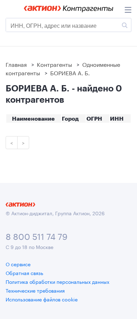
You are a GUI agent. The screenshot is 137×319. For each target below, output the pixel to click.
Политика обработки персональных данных (57, 281)
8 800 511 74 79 (36, 235)
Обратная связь (24, 272)
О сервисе (18, 264)
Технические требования (35, 290)
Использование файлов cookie (42, 299)
